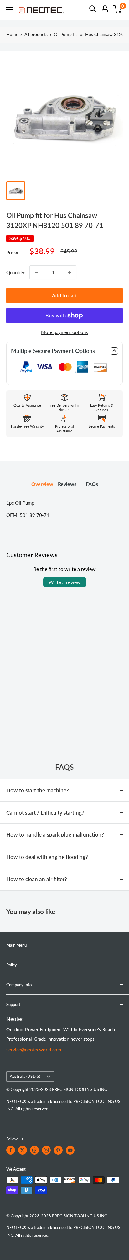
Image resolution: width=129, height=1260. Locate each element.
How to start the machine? (37, 790)
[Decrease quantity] (36, 272)
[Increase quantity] (69, 272)
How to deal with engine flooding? (47, 856)
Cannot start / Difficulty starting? (45, 812)
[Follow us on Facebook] (10, 1150)
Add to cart (64, 295)
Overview (42, 484)
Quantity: (16, 272)
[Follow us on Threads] (34, 1150)
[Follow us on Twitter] (22, 1150)
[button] (64, 351)
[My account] (105, 8)
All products (36, 34)
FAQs (92, 484)
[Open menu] (9, 9)
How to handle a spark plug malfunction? (55, 834)
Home (12, 34)
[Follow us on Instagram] (46, 1150)
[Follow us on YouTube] (70, 1150)
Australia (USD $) (25, 1076)
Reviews (67, 484)
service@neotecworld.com (33, 1049)
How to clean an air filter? (36, 879)
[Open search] (92, 8)
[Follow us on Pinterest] (58, 1150)
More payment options (64, 332)
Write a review (65, 582)
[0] (117, 9)
